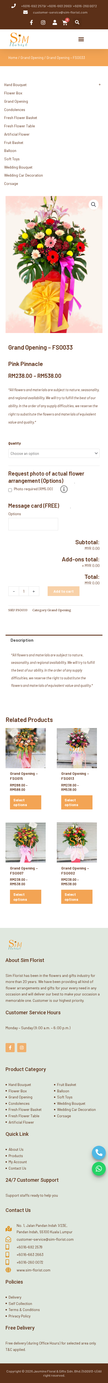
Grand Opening (31, 57)
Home (12, 57)
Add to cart (63, 591)
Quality (14, 443)
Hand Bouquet (15, 84)
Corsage (11, 183)
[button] (77, 22)
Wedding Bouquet (18, 167)
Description (22, 640)
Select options (20, 802)
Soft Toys (12, 158)
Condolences (14, 109)
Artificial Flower (17, 134)
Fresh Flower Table (19, 125)
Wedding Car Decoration (23, 175)
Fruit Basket (13, 142)
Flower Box (13, 93)
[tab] (54, 640)
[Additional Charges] (64, 489)
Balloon (10, 150)
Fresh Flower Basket (20, 117)
